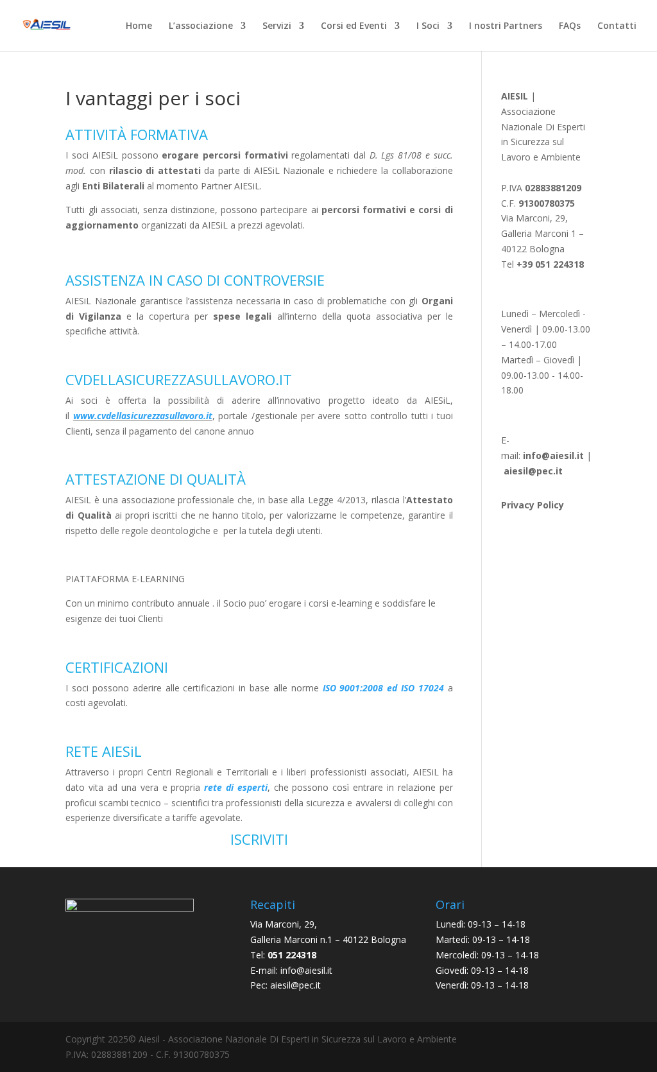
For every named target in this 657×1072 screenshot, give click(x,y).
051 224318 (292, 955)
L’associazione (201, 26)
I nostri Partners (505, 26)
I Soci (427, 26)
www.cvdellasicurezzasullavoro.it (142, 416)
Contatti (616, 26)
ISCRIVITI (259, 839)
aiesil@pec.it (295, 985)
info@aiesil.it (553, 455)
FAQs (570, 26)
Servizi (276, 26)
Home (139, 26)
